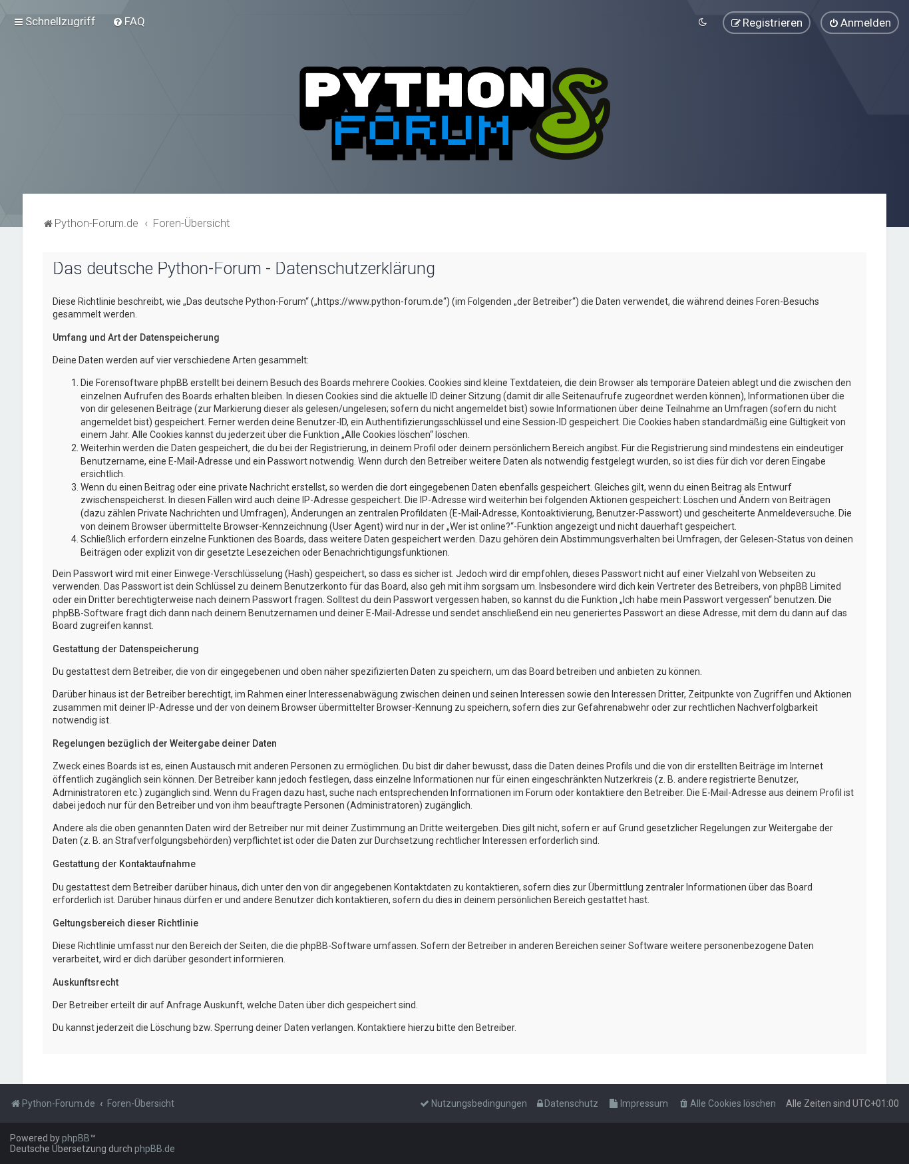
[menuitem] (128, 21)
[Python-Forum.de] (454, 113)
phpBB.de (154, 1148)
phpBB (76, 1138)
